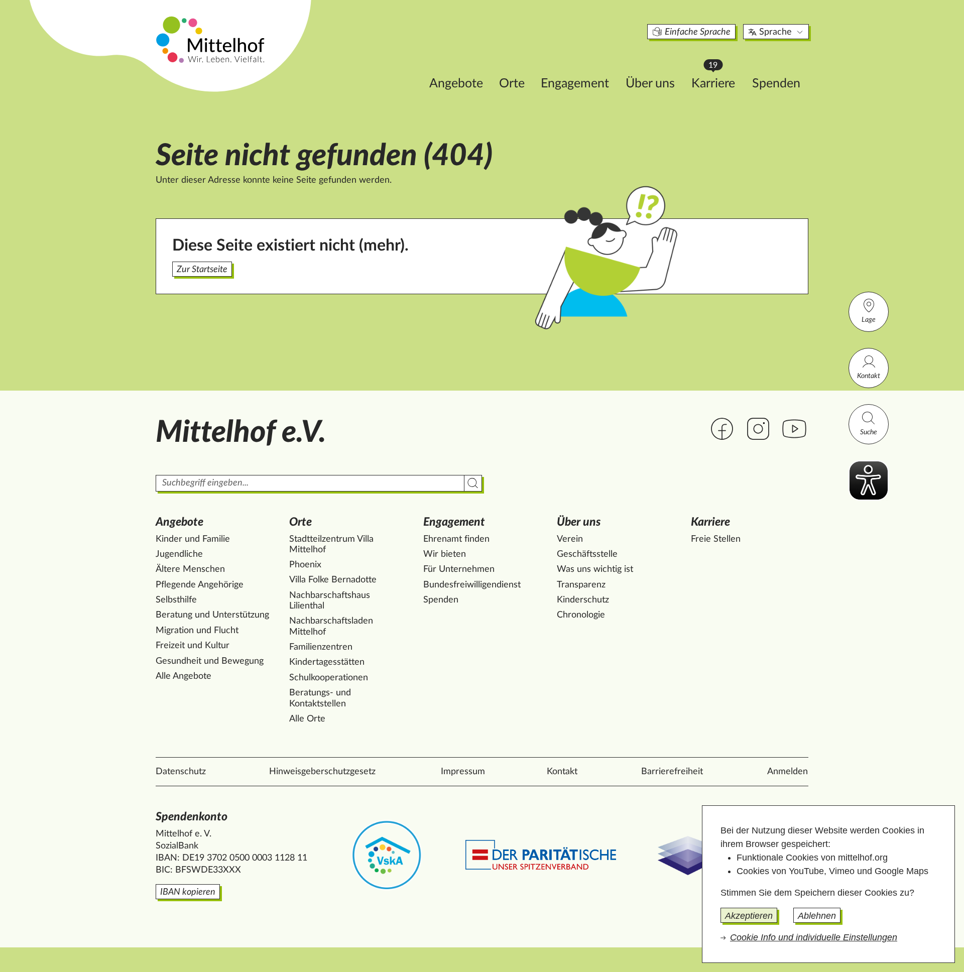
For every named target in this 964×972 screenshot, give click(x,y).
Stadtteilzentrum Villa (331, 545)
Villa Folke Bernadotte (333, 579)
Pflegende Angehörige (200, 584)
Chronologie (581, 615)
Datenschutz (181, 771)
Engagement (575, 83)
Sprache (775, 32)
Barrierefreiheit (672, 771)
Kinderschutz (583, 599)
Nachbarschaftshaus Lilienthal (329, 601)
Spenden (776, 83)
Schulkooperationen (328, 677)
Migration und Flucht (197, 630)
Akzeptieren (749, 916)
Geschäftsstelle (587, 554)
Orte (512, 83)
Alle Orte (307, 718)
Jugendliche (179, 554)
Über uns (650, 83)
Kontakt (868, 376)
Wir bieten (444, 554)
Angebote (456, 83)
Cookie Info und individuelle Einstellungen (813, 937)
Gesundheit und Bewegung (210, 661)
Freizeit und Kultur (192, 645)
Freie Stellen (716, 539)
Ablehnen (817, 916)
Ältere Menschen (190, 569)
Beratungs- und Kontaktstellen (320, 698)
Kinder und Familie (193, 539)
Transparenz (581, 584)
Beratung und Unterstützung (212, 615)
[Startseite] (211, 39)
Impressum (463, 771)
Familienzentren (320, 647)
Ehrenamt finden (456, 539)
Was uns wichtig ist (595, 569)
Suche (868, 432)
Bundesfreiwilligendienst (472, 584)
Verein (570, 539)
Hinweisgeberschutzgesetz (322, 771)
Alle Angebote (183, 676)
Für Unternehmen (459, 569)
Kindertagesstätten (327, 662)
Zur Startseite (202, 269)
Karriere (718, 80)
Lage (869, 319)
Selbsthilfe (176, 599)
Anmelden (787, 771)
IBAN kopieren (187, 892)
